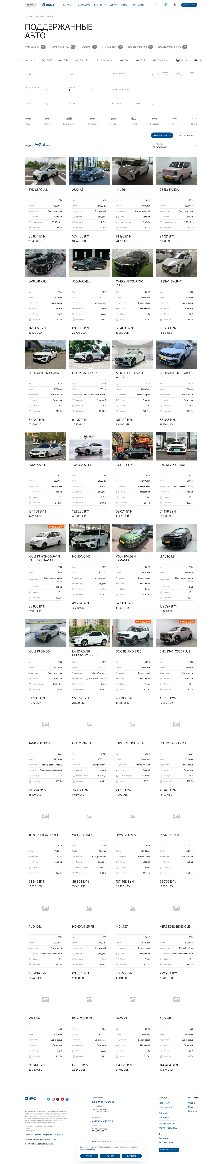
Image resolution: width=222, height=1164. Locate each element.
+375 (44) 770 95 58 (103, 1101)
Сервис (114, 4)
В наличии (100, 4)
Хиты (161, 1134)
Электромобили (166, 1124)
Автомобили (164, 1103)
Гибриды (163, 1113)
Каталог (67, 4)
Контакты (138, 4)
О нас (124, 4)
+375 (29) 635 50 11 (103, 1121)
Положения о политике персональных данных (44, 1135)
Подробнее (90, 1149)
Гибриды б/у (164, 1117)
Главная (28, 16)
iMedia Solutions (51, 1139)
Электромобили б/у (168, 1128)
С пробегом (84, 4)
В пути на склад (166, 1142)
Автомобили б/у (166, 1107)
